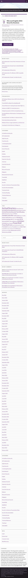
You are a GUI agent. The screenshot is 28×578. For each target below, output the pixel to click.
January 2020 (5, 321)
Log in (3, 533)
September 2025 (5, 310)
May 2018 (4, 336)
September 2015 (5, 390)
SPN (11, 228)
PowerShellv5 (21, 225)
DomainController (7, 215)
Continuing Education (6, 143)
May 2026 (4, 295)
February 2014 (5, 440)
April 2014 (4, 434)
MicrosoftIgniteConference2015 (9, 51)
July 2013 (4, 442)
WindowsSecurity (6, 53)
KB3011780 (8, 217)
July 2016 (4, 367)
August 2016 (5, 365)
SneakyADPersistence (6, 228)
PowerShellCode (7, 225)
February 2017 (5, 352)
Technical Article (5, 190)
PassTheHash (10, 223)
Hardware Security (6, 156)
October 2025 (5, 308)
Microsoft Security (12, 24)
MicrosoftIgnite (18, 50)
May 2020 (4, 318)
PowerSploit (5, 226)
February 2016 (5, 378)
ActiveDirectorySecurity (9, 49)
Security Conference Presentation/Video (11, 185)
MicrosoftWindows (13, 221)
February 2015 (5, 409)
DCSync (15, 213)
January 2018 (5, 339)
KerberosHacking (6, 219)
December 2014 (5, 414)
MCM (21, 219)
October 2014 (5, 419)
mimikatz (19, 51)
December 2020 (5, 315)
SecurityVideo (5, 52)
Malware (4, 166)
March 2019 (4, 326)
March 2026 (4, 297)
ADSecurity (4, 213)
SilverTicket (23, 226)
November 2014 (5, 416)
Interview (4, 161)
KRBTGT (12, 219)
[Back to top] (25, 575)
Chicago (16, 49)
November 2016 (5, 357)
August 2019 (5, 323)
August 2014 (5, 424)
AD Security (9, 213)
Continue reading (8, 44)
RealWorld (4, 179)
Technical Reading (6, 192)
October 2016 (5, 359)
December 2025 (5, 303)
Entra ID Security (5, 148)
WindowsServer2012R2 (6, 232)
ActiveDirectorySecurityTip (10, 212)
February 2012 (5, 450)
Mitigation (4, 172)
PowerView (10, 226)
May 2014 (4, 432)
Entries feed (4, 536)
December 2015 (5, 383)
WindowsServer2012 (16, 230)
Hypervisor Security (6, 159)
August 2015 (5, 393)
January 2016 (5, 380)
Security (4, 182)
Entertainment (5, 146)
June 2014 (4, 429)
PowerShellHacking (15, 225)
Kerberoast (14, 217)
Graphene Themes (10, 576)
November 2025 (5, 305)
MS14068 (4, 223)
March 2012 (4, 447)
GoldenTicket (17, 215)
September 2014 (5, 421)
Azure (12, 213)
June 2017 (4, 347)
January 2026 (5, 300)
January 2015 (5, 411)
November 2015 (5, 385)
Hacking (3, 154)
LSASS (18, 219)
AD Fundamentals (6, 135)
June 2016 (4, 370)
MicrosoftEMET (5, 221)
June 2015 (4, 398)
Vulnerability (4, 200)
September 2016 (5, 362)
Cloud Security (5, 141)
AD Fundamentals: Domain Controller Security (12, 77)
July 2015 (4, 396)
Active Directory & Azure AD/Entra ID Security (12, 10)
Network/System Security (7, 174)
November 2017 (5, 341)
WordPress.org (5, 541)
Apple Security (5, 138)
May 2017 (4, 349)
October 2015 (5, 388)
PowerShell (4, 177)
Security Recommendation (7, 187)
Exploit (3, 151)
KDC (11, 217)
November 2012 (5, 445)
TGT (14, 228)
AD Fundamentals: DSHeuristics (9, 70)
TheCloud (4, 198)
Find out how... (5, 91)
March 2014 (4, 437)
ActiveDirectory (9, 208)
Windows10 (11, 52)
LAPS (15, 219)
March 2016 (4, 375)
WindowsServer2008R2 (6, 230)
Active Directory (19, 208)
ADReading (21, 212)
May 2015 (4, 401)
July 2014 (4, 427)
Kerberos (19, 217)
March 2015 (4, 406)
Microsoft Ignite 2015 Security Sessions (14, 22)
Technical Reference (6, 195)
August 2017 (5, 344)
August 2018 (5, 334)
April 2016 (4, 372)
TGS (13, 228)
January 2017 (5, 354)
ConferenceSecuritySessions (8, 50)
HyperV (21, 215)
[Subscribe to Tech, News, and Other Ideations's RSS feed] (1, 1)
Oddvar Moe (5, 281)
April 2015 (4, 403)
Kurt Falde (4, 285)
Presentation (14, 226)
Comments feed (5, 538)
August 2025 (5, 313)
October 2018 (5, 331)
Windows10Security (18, 52)
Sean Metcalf (5, 24)
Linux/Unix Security (6, 164)
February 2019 (5, 328)
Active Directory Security (21, 210)
